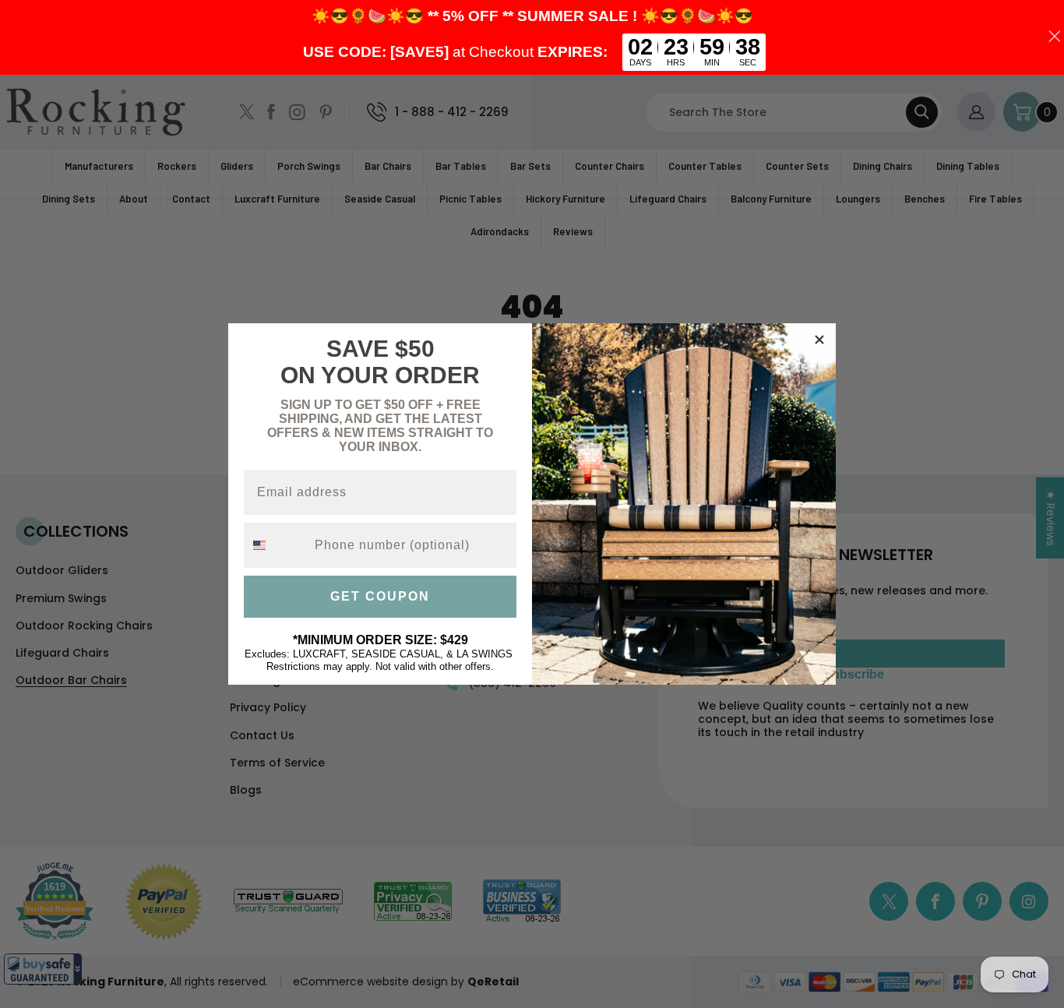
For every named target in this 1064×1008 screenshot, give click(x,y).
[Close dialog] (819, 339)
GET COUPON (380, 596)
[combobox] (276, 545)
